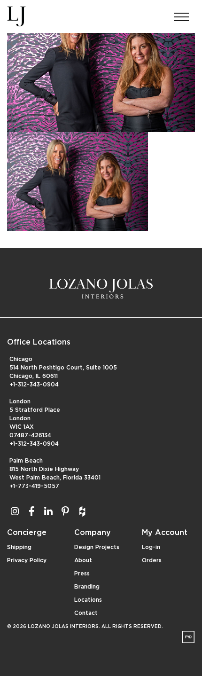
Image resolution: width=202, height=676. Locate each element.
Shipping (19, 547)
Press (82, 573)
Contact (86, 613)
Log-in (151, 547)
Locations (88, 600)
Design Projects (96, 547)
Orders (152, 560)
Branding (87, 587)
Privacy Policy (27, 560)
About (83, 560)
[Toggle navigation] (181, 14)
